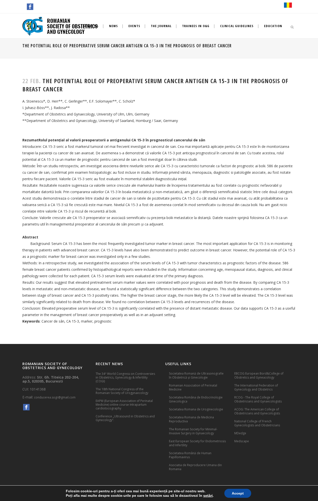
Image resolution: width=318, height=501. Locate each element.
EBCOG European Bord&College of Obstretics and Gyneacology (258, 375)
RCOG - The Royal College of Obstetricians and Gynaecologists (258, 399)
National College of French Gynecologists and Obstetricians (257, 423)
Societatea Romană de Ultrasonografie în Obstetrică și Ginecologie (196, 375)
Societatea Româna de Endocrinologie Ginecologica (196, 399)
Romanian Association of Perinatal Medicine (193, 387)
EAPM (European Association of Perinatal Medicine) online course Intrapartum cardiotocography (124, 404)
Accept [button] (238, 493)
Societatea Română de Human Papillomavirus (190, 455)
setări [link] (208, 496)
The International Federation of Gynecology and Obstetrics (256, 387)
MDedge (240, 433)
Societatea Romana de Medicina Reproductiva (191, 419)
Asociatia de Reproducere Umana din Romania (195, 467)
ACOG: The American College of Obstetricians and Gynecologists (257, 411)
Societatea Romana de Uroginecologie (196, 409)
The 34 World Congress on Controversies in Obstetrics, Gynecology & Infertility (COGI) (125, 377)
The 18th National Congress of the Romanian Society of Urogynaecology (122, 391)
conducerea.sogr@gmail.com (55, 397)
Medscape (241, 441)
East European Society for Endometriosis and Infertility (197, 443)
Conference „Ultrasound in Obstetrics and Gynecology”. (125, 418)
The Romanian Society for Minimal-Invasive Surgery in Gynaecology (193, 431)
